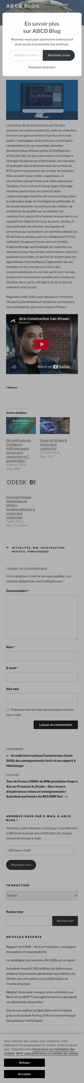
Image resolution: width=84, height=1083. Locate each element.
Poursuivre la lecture (42, 67)
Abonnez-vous (59, 55)
